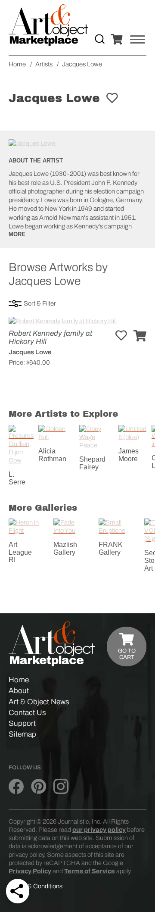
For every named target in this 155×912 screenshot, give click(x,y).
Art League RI (20, 552)
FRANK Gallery (111, 548)
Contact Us (27, 713)
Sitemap (22, 734)
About (19, 691)
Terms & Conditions (35, 886)
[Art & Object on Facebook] (16, 786)
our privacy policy (99, 829)
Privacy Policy (30, 871)
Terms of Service (89, 871)
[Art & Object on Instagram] (60, 786)
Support (22, 723)
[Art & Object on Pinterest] (38, 786)
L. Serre (17, 478)
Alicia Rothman (52, 454)
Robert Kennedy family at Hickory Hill (50, 337)
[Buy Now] (139, 336)
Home (19, 680)
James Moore (128, 454)
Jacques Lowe (30, 352)
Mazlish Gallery (65, 548)
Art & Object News (39, 702)
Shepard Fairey (92, 463)
